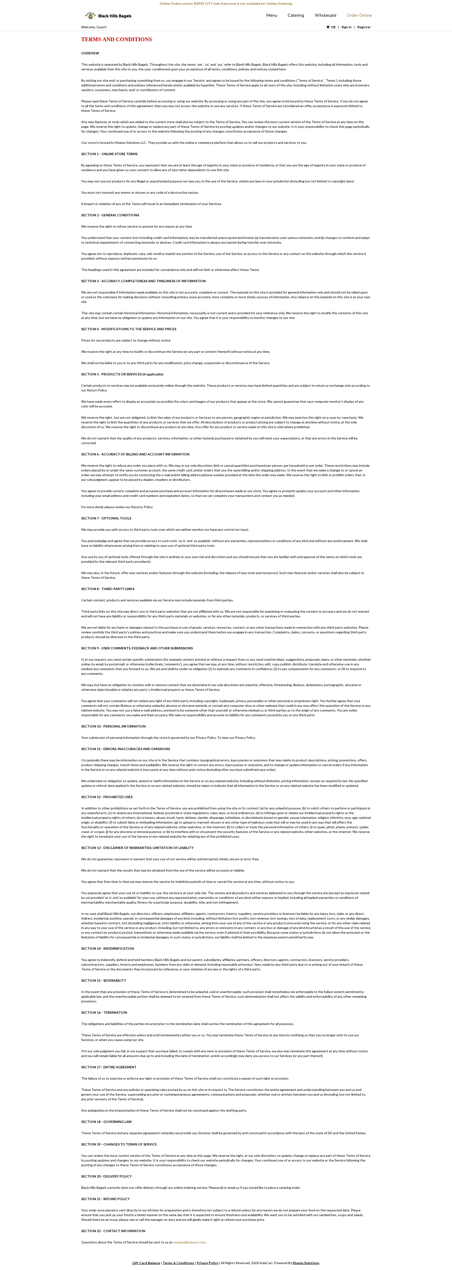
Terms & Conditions (179, 1263)
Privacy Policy (208, 1263)
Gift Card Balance (146, 1263)
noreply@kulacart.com (189, 1242)
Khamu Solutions (306, 1263)
